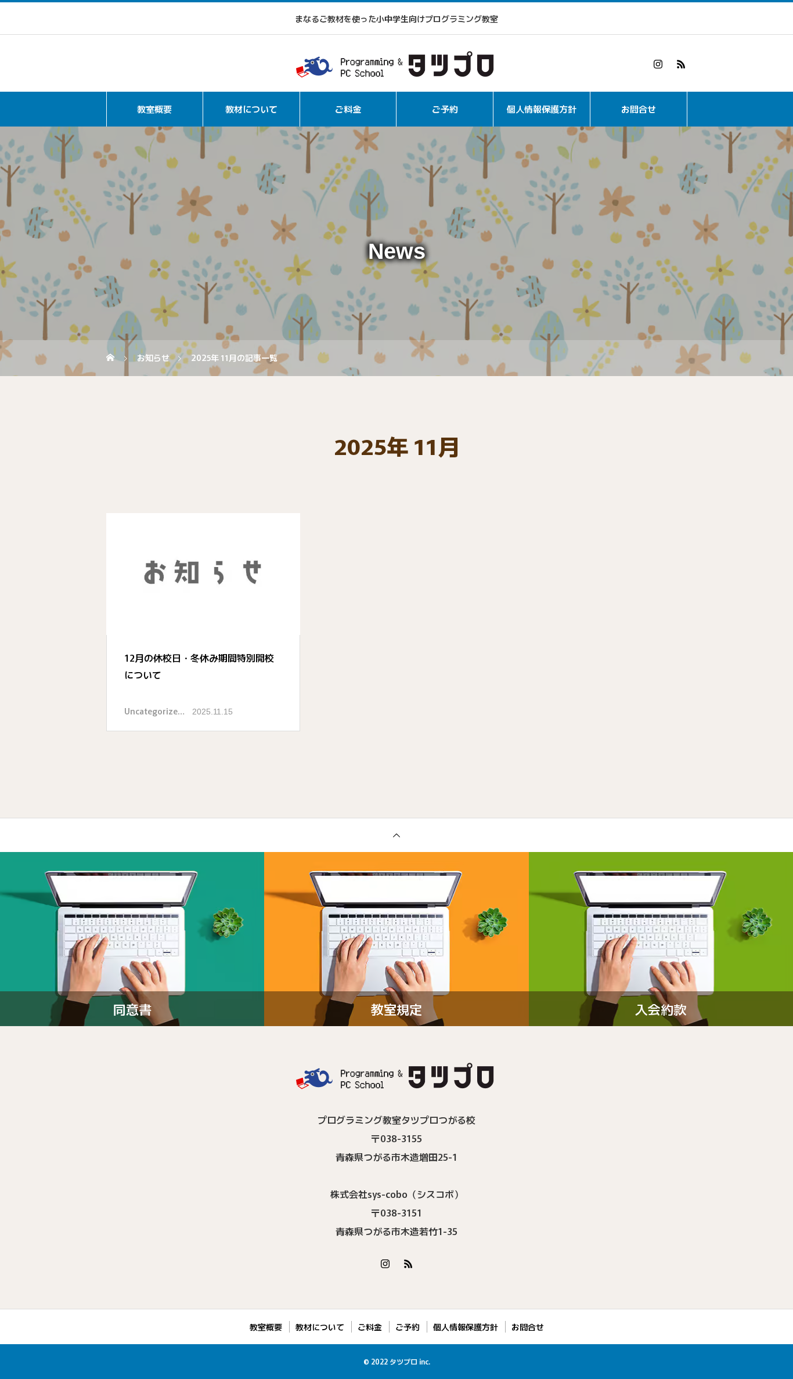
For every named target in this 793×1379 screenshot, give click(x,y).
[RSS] (681, 64)
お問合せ (638, 109)
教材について (251, 109)
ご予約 (445, 109)
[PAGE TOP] (396, 835)
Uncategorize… (154, 711)
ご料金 (348, 109)
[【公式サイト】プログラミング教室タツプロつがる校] (396, 63)
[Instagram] (658, 64)
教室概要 (154, 109)
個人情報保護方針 (541, 109)
